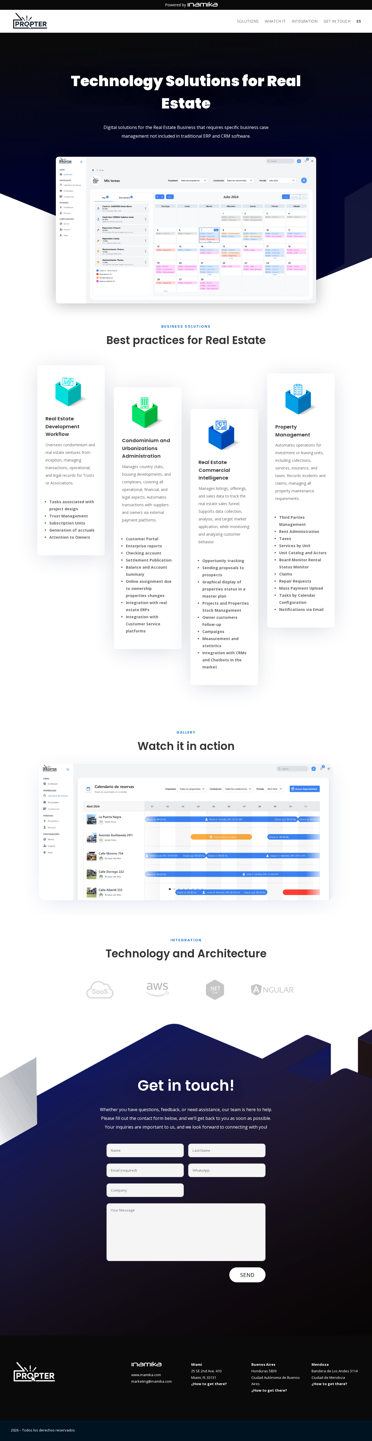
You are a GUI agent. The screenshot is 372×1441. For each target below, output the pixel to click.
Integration (305, 21)
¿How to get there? (209, 1383)
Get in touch (337, 21)
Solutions (248, 21)
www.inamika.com (146, 1374)
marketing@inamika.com (151, 1381)
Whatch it (275, 21)
